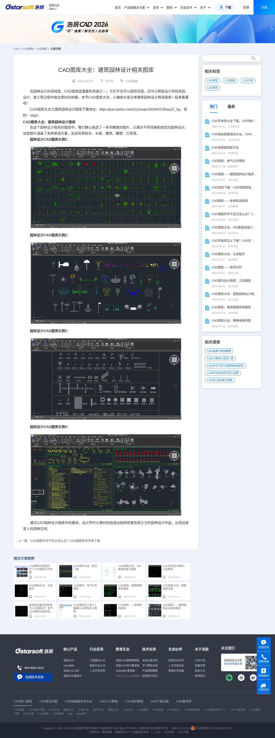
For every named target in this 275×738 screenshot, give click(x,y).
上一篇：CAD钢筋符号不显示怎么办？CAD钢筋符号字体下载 (59, 540)
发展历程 (200, 665)
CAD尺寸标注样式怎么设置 (222, 373)
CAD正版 (54, 709)
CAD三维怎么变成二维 (220, 358)
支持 (156, 7)
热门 (213, 107)
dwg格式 (81, 713)
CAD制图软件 (192, 709)
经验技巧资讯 (150, 675)
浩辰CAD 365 (71, 670)
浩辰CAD (68, 660)
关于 (203, 7)
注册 (264, 7)
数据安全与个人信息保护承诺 (131, 732)
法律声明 (94, 732)
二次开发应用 (97, 670)
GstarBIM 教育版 (125, 670)
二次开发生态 (176, 665)
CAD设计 (128, 709)
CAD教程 (143, 709)
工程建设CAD (97, 660)
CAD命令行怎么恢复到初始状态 (225, 365)
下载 (228, 7)
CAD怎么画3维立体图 (219, 380)
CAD (92, 97)
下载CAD (83, 709)
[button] (134, 38)
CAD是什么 (173, 709)
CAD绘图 (58, 713)
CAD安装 (157, 709)
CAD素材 (28, 48)
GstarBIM (68, 665)
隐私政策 (107, 732)
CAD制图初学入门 (215, 709)
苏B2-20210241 (180, 728)
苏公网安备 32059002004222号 (214, 728)
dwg (69, 713)
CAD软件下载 (36, 709)
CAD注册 (28, 713)
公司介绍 (200, 660)
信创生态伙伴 (176, 660)
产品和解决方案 (135, 7)
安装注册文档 (150, 660)
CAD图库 (42, 48)
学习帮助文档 (150, 665)
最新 (231, 107)
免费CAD (68, 709)
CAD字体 (247, 80)
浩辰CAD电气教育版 (127, 665)
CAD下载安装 (238, 709)
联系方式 (200, 670)
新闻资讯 (200, 675)
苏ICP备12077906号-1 (126, 728)
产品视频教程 (150, 670)
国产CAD (98, 709)
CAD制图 (19, 709)
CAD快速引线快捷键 (219, 351)
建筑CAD (113, 709)
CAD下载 (183, 732)
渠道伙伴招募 (176, 670)
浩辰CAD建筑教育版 (127, 660)
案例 (170, 7)
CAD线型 (212, 80)
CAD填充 (212, 87)
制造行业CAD (97, 665)
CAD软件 (169, 732)
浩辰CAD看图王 (72, 675)
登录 (246, 7)
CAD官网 (43, 713)
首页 (118, 7)
